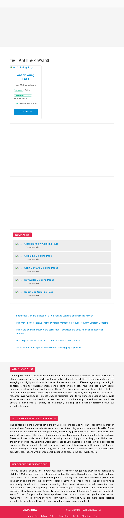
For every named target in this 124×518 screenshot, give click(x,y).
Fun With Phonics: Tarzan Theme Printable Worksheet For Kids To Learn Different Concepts (62, 322)
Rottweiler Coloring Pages (39, 280)
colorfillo (18, 90)
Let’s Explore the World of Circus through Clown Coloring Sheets (48, 340)
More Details (26, 112)
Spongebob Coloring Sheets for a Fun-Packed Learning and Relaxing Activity (54, 315)
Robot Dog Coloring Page (38, 292)
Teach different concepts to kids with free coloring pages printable (48, 347)
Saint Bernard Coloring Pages (41, 268)
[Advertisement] (62, 23)
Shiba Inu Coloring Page (38, 256)
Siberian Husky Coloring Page (41, 244)
